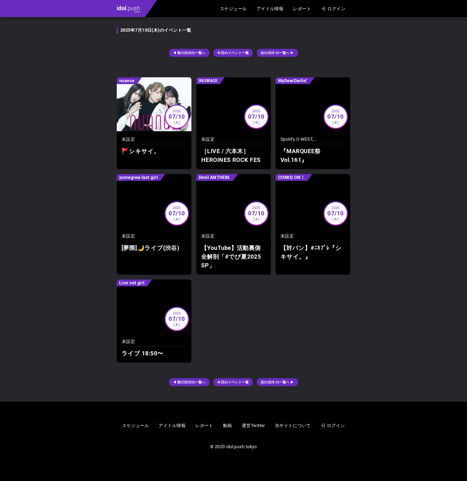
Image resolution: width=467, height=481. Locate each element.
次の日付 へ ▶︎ (277, 53)
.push (128, 9)
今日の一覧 (233, 53)
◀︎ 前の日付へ (189, 53)
